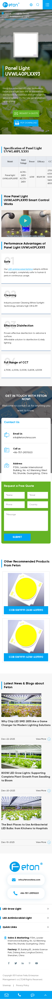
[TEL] (19, 995)
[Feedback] (32, 995)
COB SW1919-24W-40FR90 (26, 610)
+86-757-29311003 (23, 452)
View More (43, 739)
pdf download (26, 123)
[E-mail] (6, 995)
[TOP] (45, 995)
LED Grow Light (12, 908)
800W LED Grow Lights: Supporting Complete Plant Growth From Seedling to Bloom (25, 777)
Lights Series (22, 13)
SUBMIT (17, 537)
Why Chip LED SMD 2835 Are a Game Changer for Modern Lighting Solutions (26, 723)
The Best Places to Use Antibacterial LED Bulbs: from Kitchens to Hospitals (24, 826)
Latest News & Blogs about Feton (24, 685)
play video (26, 225)
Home (8, 13)
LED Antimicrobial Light (16, 16)
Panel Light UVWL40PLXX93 (19, 19)
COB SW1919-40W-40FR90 (26, 657)
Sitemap (7, 985)
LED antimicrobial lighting (20, 269)
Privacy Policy (22, 985)
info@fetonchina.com (24, 437)
